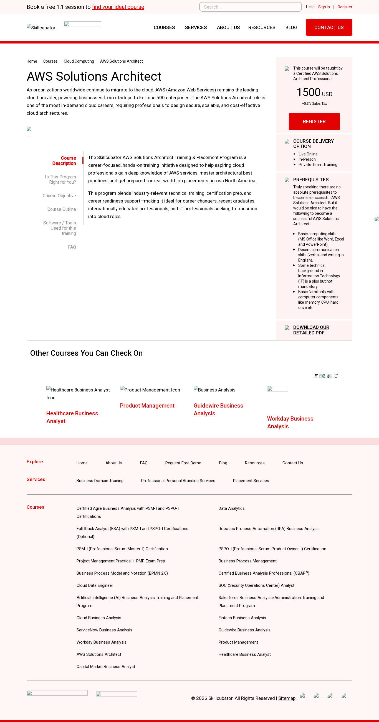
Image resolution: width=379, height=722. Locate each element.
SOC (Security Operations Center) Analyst (256, 585)
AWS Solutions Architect (99, 654)
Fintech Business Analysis (242, 617)
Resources (262, 27)
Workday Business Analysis (102, 642)
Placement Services (251, 480)
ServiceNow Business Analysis (104, 630)
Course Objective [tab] (59, 195)
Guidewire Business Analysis (245, 630)
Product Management (147, 405)
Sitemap (286, 698)
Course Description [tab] (64, 160)
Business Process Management (248, 561)
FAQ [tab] (72, 247)
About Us (228, 27)
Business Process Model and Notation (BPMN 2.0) (122, 573)
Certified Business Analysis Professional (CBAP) (264, 573)
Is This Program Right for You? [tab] (60, 179)
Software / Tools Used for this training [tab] (59, 228)
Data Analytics (232, 508)
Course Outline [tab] (61, 209)
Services (196, 27)
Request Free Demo (183, 462)
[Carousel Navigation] (189, 376)
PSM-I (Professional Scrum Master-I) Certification (122, 548)
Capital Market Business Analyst (106, 666)
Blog (291, 27)
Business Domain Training (100, 480)
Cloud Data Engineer (95, 585)
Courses (164, 27)
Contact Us (329, 27)
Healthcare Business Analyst (245, 654)
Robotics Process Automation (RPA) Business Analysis (269, 528)
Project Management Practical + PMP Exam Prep (121, 561)
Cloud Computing (79, 61)
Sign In (324, 7)
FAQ (144, 462)
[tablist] (58, 202)
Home (32, 61)
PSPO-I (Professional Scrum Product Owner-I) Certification (272, 548)
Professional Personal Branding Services (178, 480)
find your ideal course (118, 7)
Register (345, 7)
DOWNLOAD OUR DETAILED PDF (311, 330)
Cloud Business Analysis (99, 617)
